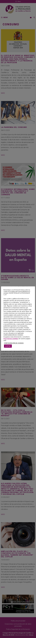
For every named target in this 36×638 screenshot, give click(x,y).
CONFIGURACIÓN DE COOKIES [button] (14, 343)
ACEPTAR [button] (8, 346)
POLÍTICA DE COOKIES (11, 339)
